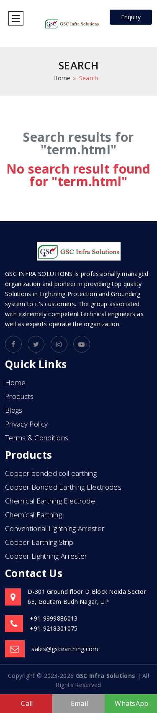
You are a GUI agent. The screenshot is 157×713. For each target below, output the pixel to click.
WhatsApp (131, 703)
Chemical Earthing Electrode (50, 501)
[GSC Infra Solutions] (72, 23)
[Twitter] (36, 344)
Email (79, 703)
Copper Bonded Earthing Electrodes (63, 487)
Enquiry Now (131, 19)
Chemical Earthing (33, 514)
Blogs (14, 410)
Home (61, 78)
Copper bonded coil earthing (51, 473)
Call (27, 703)
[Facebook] (13, 344)
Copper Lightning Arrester (46, 556)
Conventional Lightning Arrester (54, 528)
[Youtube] (81, 344)
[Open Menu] (15, 18)
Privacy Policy (26, 424)
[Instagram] (59, 344)
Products (19, 396)
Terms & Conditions (36, 437)
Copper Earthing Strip (39, 542)
